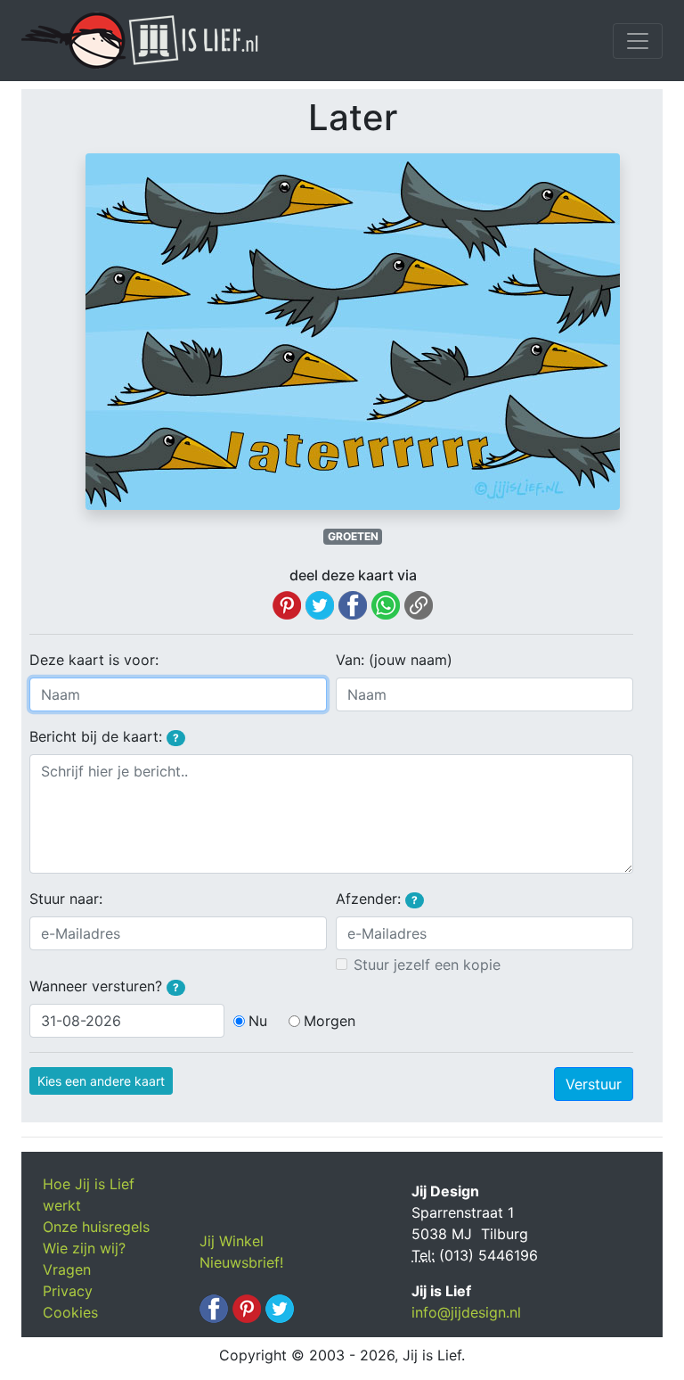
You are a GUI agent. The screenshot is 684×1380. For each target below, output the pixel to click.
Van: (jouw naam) (394, 660)
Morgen (329, 1021)
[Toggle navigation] (638, 41)
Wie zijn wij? (84, 1248)
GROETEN (353, 536)
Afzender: (377, 899)
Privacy (68, 1291)
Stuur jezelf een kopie (427, 964)
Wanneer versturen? (104, 986)
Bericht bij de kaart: (104, 736)
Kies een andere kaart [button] (101, 1080)
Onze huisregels (96, 1227)
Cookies (70, 1312)
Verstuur (594, 1084)
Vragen (67, 1269)
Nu (257, 1021)
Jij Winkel (232, 1241)
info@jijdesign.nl (466, 1312)
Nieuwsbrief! (241, 1262)
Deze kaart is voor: (94, 660)
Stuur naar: (65, 899)
